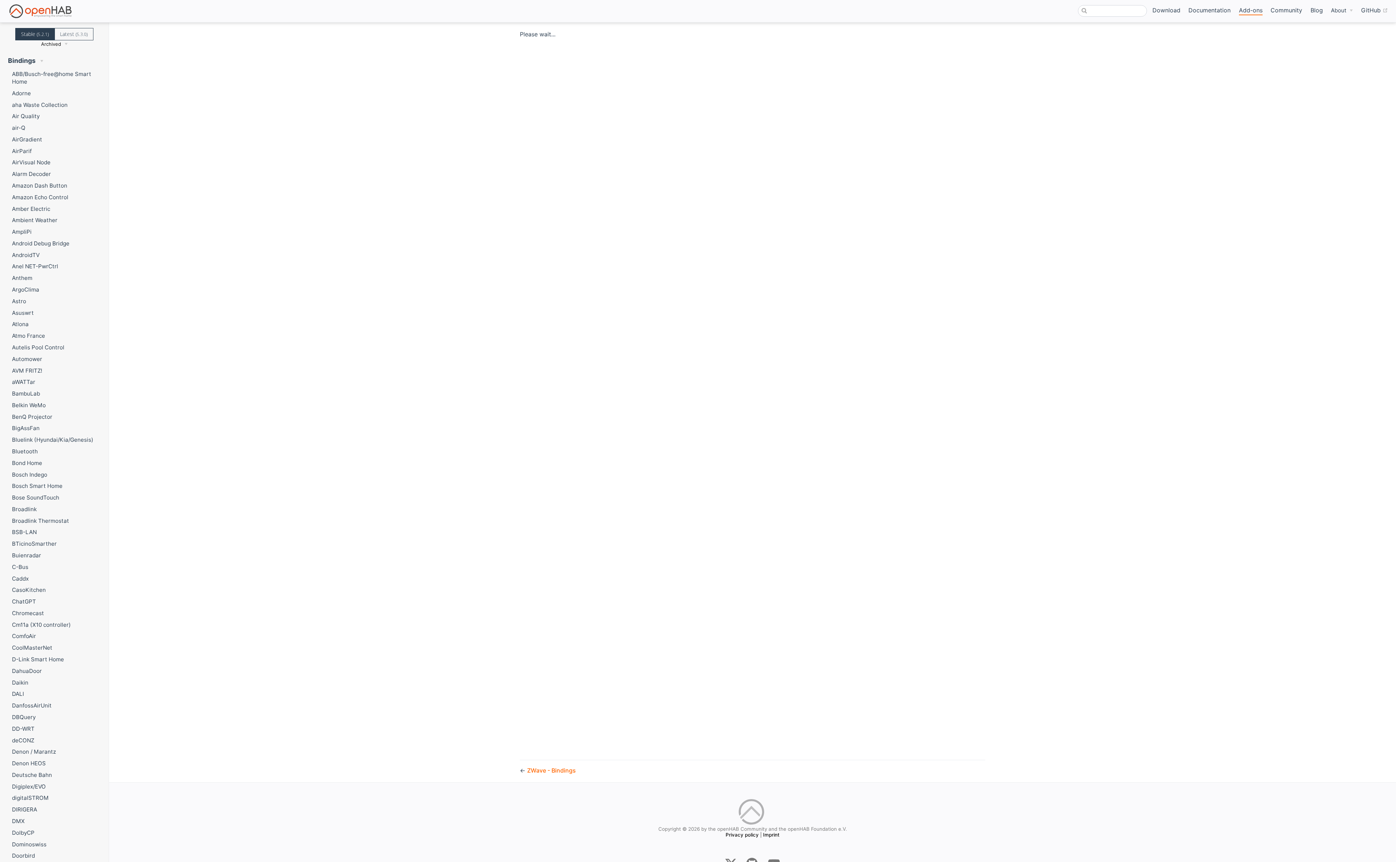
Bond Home (27, 463)
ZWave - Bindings (551, 770)
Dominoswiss (29, 844)
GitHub (1374, 10)
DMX (18, 821)
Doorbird (23, 855)
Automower (27, 359)
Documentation (1209, 10)
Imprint (771, 835)
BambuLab (26, 393)
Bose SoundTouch (35, 497)
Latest (74, 34)
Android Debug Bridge (40, 243)
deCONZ (23, 740)
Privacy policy (742, 835)
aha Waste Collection (40, 104)
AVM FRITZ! (27, 370)
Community (1286, 10)
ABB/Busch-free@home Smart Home (51, 78)
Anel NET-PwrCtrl (35, 266)
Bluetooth (25, 451)
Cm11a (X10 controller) (41, 624)
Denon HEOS (29, 763)
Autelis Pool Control (38, 347)
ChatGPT (24, 601)
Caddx (20, 578)
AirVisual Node (31, 162)
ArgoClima (25, 289)
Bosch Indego (29, 474)
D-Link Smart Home (38, 659)
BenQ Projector (32, 416)
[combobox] (1112, 11)
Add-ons (1251, 10)
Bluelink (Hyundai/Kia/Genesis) (52, 439)
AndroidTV (26, 255)
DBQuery (24, 717)
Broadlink (24, 509)
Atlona (20, 324)
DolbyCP (23, 832)
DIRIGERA (24, 809)
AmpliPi (22, 231)
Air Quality (26, 116)
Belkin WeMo (29, 405)
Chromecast (28, 613)
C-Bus (20, 567)
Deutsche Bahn (32, 774)
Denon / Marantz (34, 751)
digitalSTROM (30, 797)
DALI (18, 693)
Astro (19, 301)
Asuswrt (23, 312)
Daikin (20, 682)
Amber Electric (31, 208)
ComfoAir (24, 636)
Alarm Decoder (31, 174)
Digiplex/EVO (29, 786)
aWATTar (23, 381)
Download (1166, 10)
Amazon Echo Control (40, 197)
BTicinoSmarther (34, 543)
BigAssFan (26, 428)
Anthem (22, 277)
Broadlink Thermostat (40, 520)
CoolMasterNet (32, 647)
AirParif (22, 151)
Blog (1317, 10)
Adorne (21, 93)
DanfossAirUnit (32, 705)
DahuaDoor (27, 670)
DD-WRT (23, 728)
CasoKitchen (29, 589)
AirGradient (27, 139)
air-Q (18, 127)
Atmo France (28, 335)
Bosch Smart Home (37, 485)
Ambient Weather (34, 220)
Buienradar (26, 555)
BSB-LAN (24, 532)
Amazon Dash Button (39, 185)
